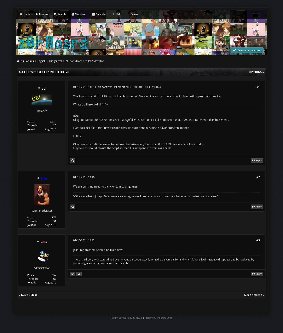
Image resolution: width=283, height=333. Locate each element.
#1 (258, 86)
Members (80, 14)
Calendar (100, 14)
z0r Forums (27, 61)
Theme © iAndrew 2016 (159, 317)
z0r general (55, 61)
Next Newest (253, 295)
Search (61, 14)
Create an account (249, 50)
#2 (258, 177)
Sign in (224, 50)
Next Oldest (29, 295)
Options (255, 72)
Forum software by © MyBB (126, 317)
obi (44, 89)
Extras (134, 14)
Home (26, 14)
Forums (43, 14)
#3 (258, 240)
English (41, 61)
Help (118, 14)
